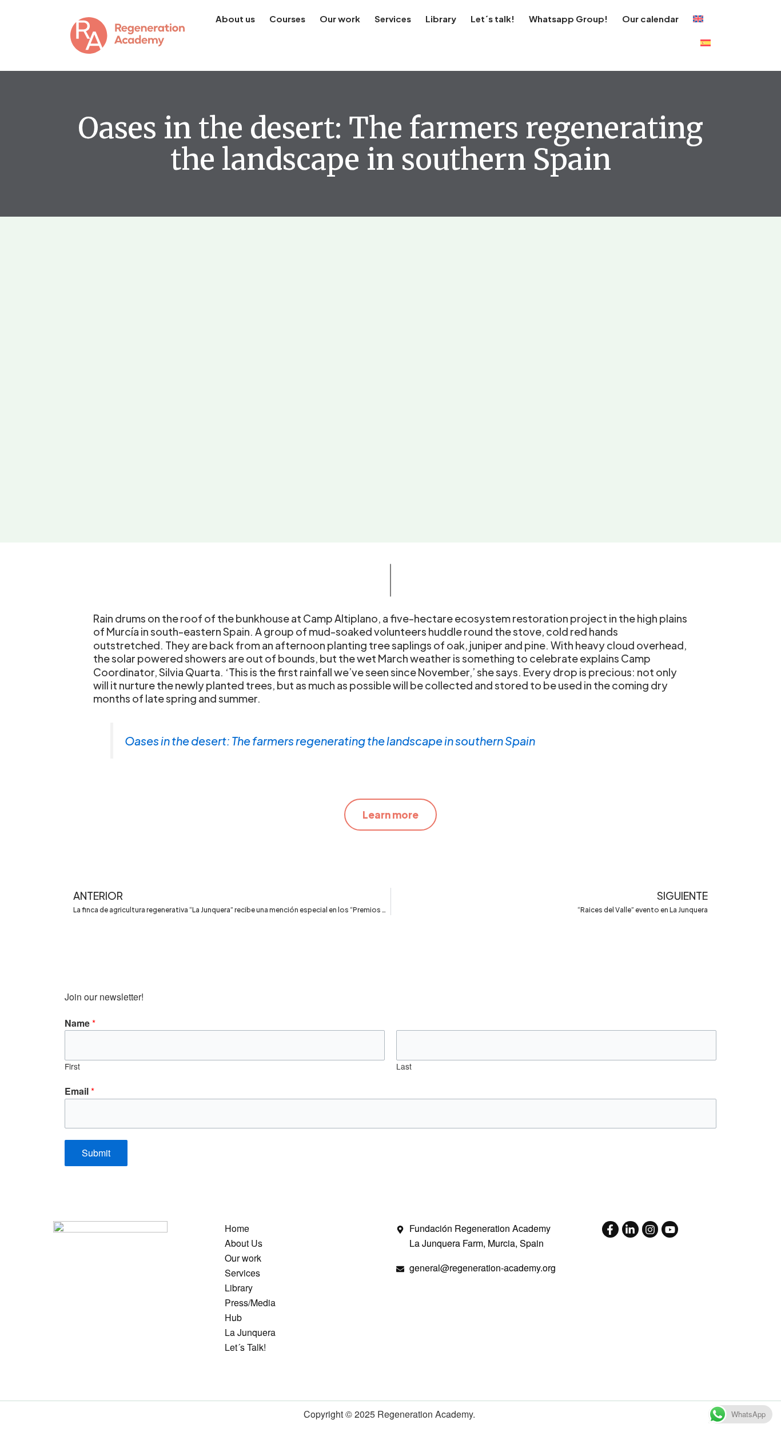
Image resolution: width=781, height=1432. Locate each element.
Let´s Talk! (245, 1347)
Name (80, 1023)
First (72, 1066)
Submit (96, 1152)
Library (440, 18)
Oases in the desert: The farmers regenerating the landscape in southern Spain (330, 740)
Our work (340, 18)
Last (404, 1066)
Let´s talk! (493, 18)
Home (237, 1228)
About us (235, 18)
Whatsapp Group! (568, 18)
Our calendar (650, 18)
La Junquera (250, 1332)
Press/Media (250, 1302)
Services (392, 18)
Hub (233, 1317)
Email (79, 1091)
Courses (287, 18)
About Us (243, 1243)
